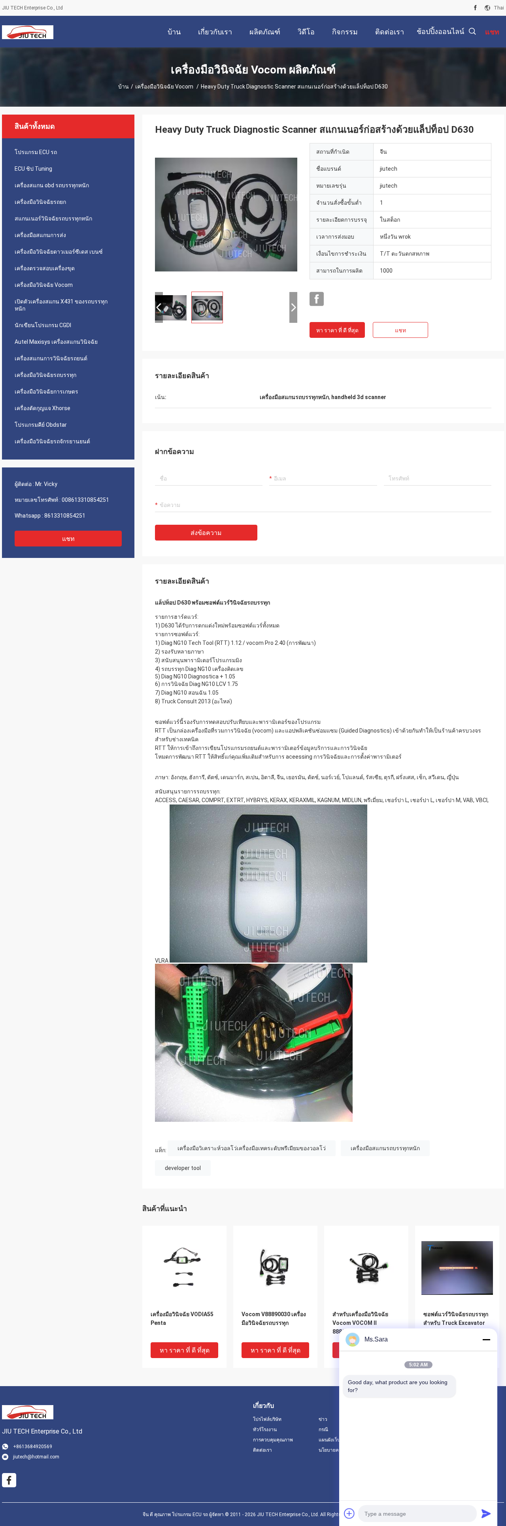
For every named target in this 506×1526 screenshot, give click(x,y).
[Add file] (349, 1513)
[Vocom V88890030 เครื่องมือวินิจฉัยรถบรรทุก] (275, 1267)
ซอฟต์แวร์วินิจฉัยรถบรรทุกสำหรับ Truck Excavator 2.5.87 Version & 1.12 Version (455, 1323)
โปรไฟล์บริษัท (267, 1419)
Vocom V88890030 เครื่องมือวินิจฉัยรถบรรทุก (274, 1318)
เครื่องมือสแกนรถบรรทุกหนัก (385, 1148)
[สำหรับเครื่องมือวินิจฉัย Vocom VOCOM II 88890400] (366, 1267)
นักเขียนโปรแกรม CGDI (43, 325)
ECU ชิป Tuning (33, 169)
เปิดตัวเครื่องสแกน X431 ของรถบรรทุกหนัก (61, 305)
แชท (68, 539)
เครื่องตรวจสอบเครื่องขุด (45, 268)
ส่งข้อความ (206, 533)
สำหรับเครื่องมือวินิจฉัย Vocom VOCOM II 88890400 (360, 1323)
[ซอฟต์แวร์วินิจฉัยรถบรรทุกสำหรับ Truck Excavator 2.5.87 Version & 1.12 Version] (457, 1267)
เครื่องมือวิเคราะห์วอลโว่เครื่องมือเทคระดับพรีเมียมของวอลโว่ (251, 1148)
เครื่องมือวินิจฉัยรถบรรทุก (45, 375)
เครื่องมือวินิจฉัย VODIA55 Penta (182, 1318)
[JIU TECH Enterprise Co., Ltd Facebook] (317, 299)
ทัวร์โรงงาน (265, 1429)
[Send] (486, 1513)
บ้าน (123, 86)
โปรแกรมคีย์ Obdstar (41, 425)
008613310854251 (85, 500)
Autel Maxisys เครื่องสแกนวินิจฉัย (56, 342)
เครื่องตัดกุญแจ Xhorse (42, 408)
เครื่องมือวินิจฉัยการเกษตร (46, 391)
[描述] (472, 31)
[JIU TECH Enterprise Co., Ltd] (27, 31)
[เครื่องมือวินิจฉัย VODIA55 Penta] (184, 1267)
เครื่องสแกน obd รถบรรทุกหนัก (52, 185)
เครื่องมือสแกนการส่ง (40, 235)
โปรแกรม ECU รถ (36, 152)
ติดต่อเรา (262, 1450)
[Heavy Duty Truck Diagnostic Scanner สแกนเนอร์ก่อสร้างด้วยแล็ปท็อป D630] (226, 214)
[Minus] (486, 1339)
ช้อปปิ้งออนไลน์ (440, 31)
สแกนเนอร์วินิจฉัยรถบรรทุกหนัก (53, 218)
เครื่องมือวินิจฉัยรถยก (40, 202)
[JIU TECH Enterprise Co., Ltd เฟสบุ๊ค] (475, 8)
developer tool (183, 1168)
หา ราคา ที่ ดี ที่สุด (337, 330)
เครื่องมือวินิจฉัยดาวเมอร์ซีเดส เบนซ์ (59, 252)
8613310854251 (64, 515)
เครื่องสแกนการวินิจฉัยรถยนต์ (51, 358)
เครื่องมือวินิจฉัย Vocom (164, 86)
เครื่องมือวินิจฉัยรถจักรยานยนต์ (52, 441)
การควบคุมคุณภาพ (273, 1440)
